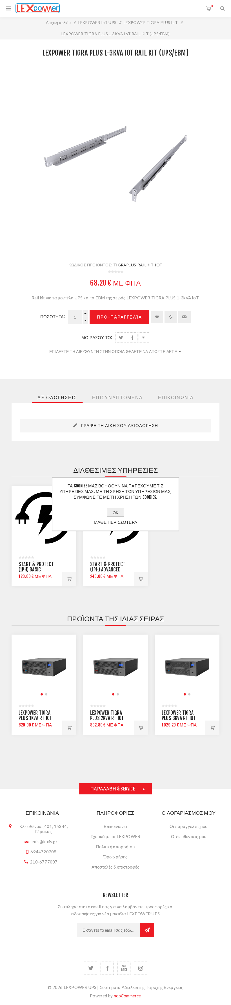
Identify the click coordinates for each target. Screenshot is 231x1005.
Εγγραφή (147, 930)
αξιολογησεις (57, 397)
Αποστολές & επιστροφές (115, 866)
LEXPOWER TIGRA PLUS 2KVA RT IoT (107, 715)
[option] (44, 536)
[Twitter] (90, 968)
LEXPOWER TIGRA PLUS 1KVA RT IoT (35, 715)
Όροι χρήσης (115, 856)
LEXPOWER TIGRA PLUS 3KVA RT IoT (179, 715)
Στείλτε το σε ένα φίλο (184, 317)
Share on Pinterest (144, 337)
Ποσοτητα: (52, 316)
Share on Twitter (120, 337)
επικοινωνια (176, 397)
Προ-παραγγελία (119, 317)
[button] (42, 694)
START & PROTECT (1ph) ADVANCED (107, 567)
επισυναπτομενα (117, 397)
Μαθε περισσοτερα (115, 522)
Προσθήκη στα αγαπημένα (157, 317)
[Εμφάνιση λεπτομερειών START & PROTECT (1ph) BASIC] (44, 518)
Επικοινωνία (115, 826)
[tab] (57, 397)
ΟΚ (115, 512)
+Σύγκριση (171, 317)
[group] (44, 667)
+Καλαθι (69, 579)
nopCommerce (127, 995)
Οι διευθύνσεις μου (188, 836)
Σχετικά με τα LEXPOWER (115, 836)
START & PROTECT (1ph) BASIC (36, 567)
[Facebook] (107, 968)
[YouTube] (123, 968)
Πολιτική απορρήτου (115, 846)
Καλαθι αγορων (212, 6)
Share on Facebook (132, 337)
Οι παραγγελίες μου (189, 826)
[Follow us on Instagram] (140, 968)
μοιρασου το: (96, 337)
